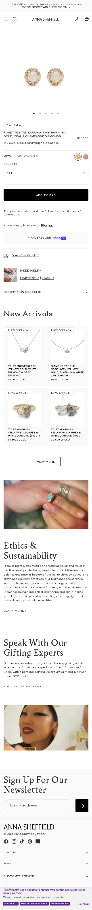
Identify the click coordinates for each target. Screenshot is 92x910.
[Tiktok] (22, 841)
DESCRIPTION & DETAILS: (22, 292)
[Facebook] (6, 841)
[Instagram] (14, 841)
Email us (48, 278)
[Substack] (37, 841)
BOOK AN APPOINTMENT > (24, 687)
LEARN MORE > (15, 611)
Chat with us (29, 278)
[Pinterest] (30, 841)
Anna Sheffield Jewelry (30, 834)
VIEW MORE (46, 462)
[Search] (15, 19)
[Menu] (6, 19)
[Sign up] (81, 805)
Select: (10, 164)
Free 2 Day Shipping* (25, 256)
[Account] (77, 19)
